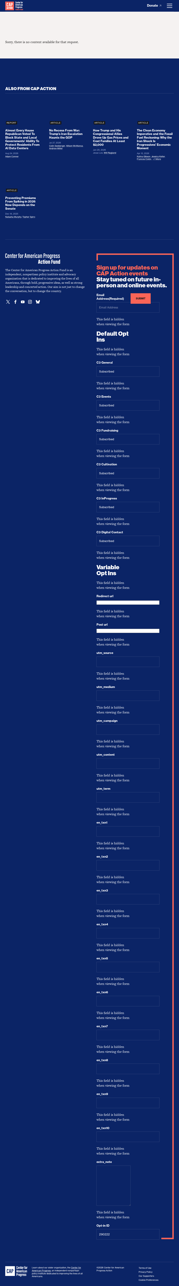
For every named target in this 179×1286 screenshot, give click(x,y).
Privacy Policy (145, 1272)
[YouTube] (23, 301)
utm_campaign (106, 721)
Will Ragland (110, 153)
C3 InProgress (106, 498)
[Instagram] (30, 301)
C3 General (104, 362)
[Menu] (169, 6)
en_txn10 (102, 1128)
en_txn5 (102, 958)
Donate (153, 5)
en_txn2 (102, 856)
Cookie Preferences (148, 1280)
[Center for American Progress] (9, 5)
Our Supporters (146, 1276)
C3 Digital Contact (109, 532)
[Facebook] (15, 301)
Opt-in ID (102, 1225)
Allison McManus (74, 146)
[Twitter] (8, 301)
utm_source (104, 653)
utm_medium (105, 687)
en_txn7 (102, 1026)
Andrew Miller (56, 148)
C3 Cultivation (106, 464)
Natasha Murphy (13, 217)
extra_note (104, 1162)
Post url (102, 624)
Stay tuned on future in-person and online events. (131, 276)
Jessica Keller (158, 156)
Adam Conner (12, 156)
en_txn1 (101, 822)
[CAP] (16, 1271)
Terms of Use (145, 1268)
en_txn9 (102, 1094)
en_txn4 (102, 924)
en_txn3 (102, 890)
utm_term (103, 788)
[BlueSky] (38, 301)
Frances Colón (144, 159)
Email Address (110, 296)
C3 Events (103, 396)
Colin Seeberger (57, 146)
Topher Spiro (28, 217)
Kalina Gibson (143, 156)
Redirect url (104, 596)
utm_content (105, 754)
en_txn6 (102, 992)
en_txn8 (102, 1060)
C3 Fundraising (107, 430)
